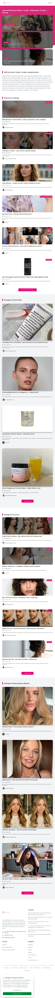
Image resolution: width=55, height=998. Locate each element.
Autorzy (4, 941)
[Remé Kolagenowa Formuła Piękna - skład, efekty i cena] (27, 467)
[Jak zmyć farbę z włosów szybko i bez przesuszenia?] (27, 860)
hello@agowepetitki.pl (9, 937)
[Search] (51, 3)
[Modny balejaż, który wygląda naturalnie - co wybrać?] (27, 23)
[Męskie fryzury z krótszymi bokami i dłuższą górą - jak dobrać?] (27, 618)
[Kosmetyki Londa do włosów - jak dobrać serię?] (27, 419)
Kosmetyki (30, 944)
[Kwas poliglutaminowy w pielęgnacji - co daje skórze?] (27, 373)
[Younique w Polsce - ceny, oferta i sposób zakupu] (27, 140)
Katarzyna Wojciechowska (10, 350)
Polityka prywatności (23, 967)
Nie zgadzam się (17, 990)
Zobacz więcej (27, 501)
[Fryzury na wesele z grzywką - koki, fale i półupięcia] (27, 40)
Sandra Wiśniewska (9, 399)
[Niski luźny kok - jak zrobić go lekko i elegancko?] (27, 57)
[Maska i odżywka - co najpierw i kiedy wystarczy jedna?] (27, 556)
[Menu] (49, 2)
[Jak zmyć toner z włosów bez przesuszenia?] (27, 203)
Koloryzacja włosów (33, 960)
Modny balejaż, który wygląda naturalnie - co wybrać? (16, 27)
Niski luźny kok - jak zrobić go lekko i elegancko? (19, 61)
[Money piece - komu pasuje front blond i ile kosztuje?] (27, 759)
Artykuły (31, 910)
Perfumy (30, 949)
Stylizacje (30, 947)
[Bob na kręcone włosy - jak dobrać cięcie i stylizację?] (27, 587)
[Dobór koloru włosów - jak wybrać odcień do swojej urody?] (27, 525)
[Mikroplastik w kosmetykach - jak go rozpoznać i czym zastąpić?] (27, 109)
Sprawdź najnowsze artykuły (27, 289)
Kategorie (31, 941)
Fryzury (29, 957)
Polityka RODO (37, 967)
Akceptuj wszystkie (17, 993)
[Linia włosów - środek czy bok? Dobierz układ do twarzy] (27, 172)
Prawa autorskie (14, 967)
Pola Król (7, 442)
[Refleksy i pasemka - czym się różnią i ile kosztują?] (27, 811)
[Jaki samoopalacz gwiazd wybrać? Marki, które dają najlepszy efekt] (27, 266)
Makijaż (30, 952)
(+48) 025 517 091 (8, 935)
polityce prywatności (22, 986)
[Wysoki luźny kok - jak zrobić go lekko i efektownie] (27, 649)
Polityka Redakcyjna (46, 967)
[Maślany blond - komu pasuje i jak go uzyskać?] (27, 706)
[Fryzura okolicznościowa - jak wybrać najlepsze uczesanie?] (27, 235)
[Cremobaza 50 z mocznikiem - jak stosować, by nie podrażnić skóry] (27, 322)
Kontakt (31, 967)
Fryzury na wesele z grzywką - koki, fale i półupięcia (15, 44)
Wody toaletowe (32, 955)
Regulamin (6, 967)
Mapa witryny (27, 970)
